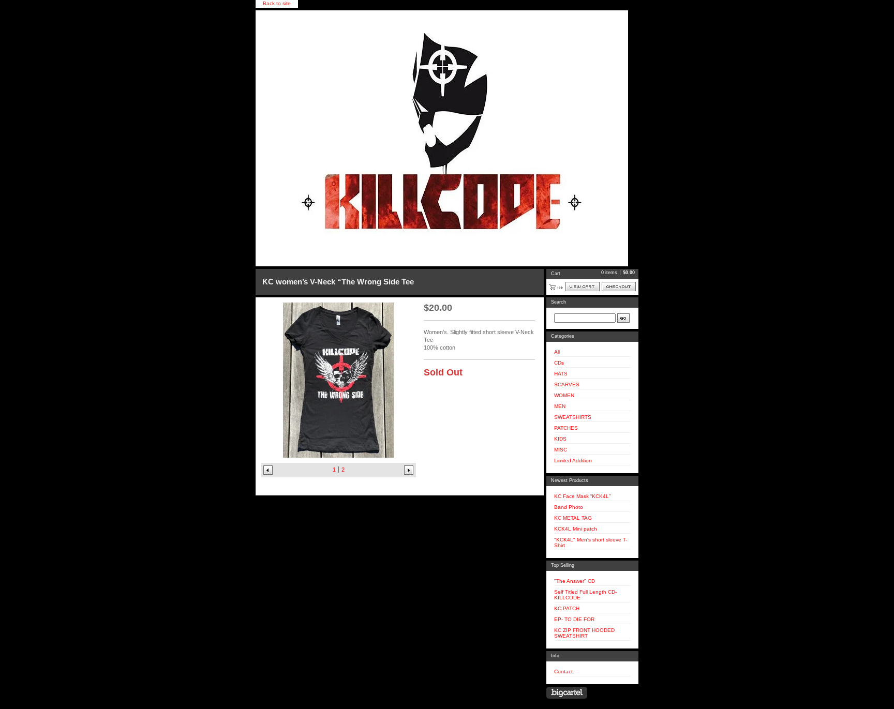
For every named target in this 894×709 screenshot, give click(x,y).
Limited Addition (573, 460)
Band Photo (568, 507)
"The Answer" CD (574, 581)
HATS (561, 373)
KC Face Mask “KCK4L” (582, 496)
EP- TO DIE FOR (574, 619)
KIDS (560, 439)
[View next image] (408, 470)
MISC (560, 449)
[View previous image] (268, 470)
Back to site (277, 3)
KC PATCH (566, 608)
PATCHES (566, 428)
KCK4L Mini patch (575, 529)
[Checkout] (619, 286)
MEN (559, 406)
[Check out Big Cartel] (566, 693)
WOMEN (564, 395)
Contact (563, 671)
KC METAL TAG (573, 518)
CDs (559, 363)
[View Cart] (582, 286)
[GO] (623, 318)
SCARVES (566, 384)
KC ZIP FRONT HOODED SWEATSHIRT (584, 633)
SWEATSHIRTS (572, 417)
